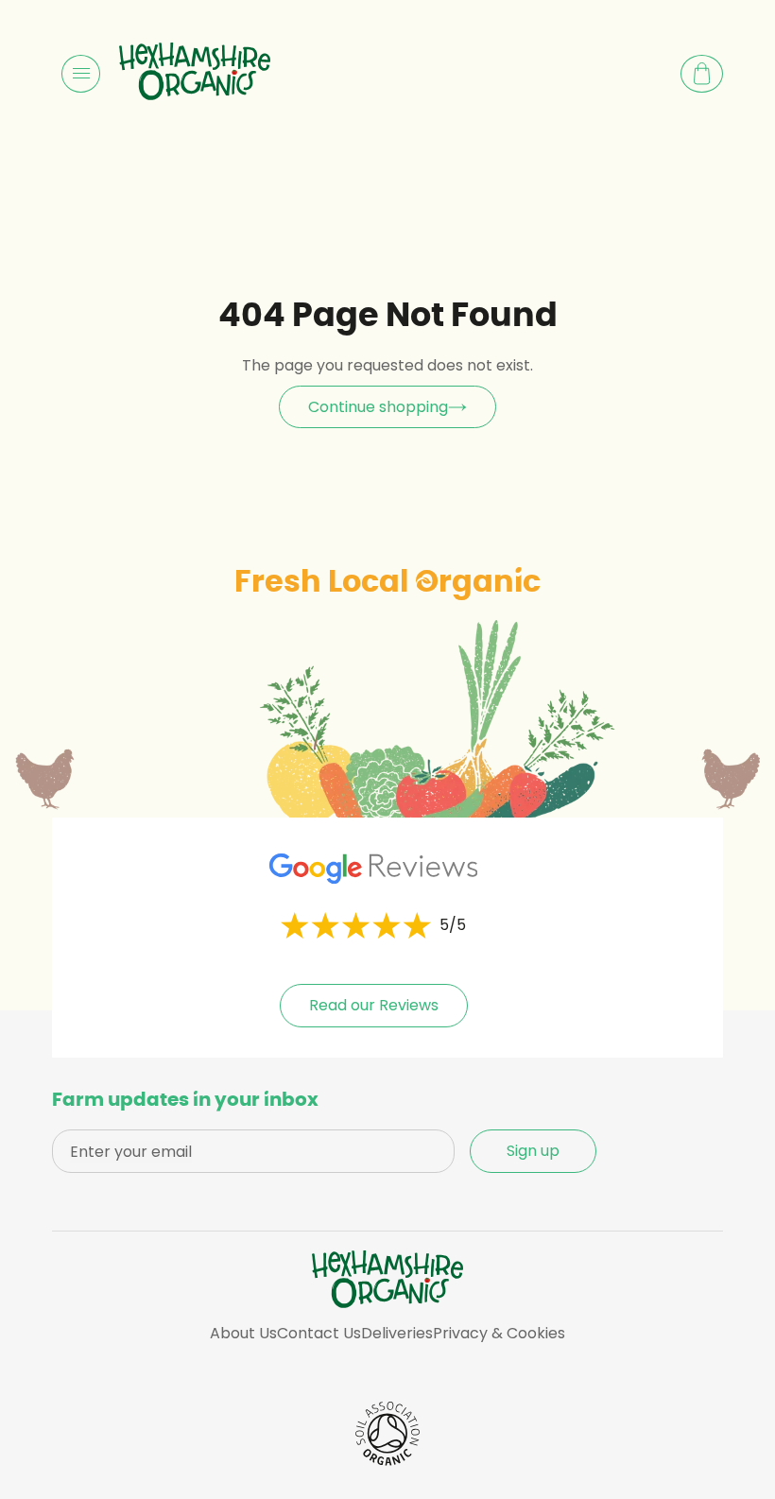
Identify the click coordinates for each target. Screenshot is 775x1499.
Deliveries (397, 1333)
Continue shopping (378, 407)
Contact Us (319, 1333)
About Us (243, 1333)
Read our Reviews (374, 1005)
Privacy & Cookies (499, 1333)
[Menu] (80, 74)
